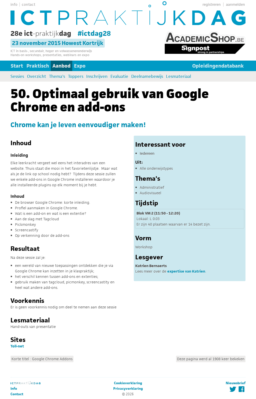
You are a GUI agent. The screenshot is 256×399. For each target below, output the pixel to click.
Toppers (75, 76)
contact (28, 4)
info (14, 4)
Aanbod (61, 66)
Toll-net (17, 346)
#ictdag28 (94, 33)
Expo (80, 66)
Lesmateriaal (178, 76)
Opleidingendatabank (218, 66)
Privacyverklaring (128, 388)
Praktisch (37, 66)
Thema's (57, 76)
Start (17, 66)
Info (13, 388)
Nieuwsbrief (236, 383)
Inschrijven (97, 76)
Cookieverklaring (128, 383)
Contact (16, 394)
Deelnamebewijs (147, 76)
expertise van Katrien (186, 271)
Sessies (17, 76)
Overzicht (36, 76)
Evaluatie (119, 76)
